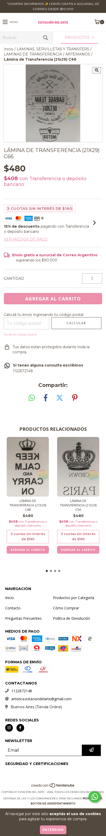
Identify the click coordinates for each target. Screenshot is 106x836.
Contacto (13, 608)
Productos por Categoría (73, 597)
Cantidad (14, 278)
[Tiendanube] (53, 787)
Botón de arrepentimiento (53, 803)
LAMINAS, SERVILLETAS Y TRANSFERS (53, 49)
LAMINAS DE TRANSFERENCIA (33, 54)
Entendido (53, 829)
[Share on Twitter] (60, 398)
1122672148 (21, 690)
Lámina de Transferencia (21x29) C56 (78, 505)
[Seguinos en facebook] (20, 728)
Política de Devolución (71, 618)
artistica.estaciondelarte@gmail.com (41, 698)
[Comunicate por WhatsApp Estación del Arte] (95, 796)
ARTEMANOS (77, 54)
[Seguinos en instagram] (9, 728)
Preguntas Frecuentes (23, 618)
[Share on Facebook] (45, 398)
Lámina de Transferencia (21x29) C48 (28, 505)
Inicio (8, 49)
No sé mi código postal (20, 334)
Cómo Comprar (66, 608)
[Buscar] (45, 37)
